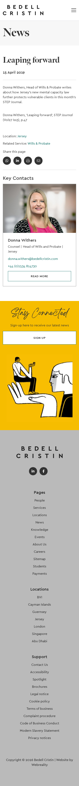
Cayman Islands (39, 604)
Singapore (39, 634)
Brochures (39, 687)
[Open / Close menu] (73, 10)
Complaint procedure (39, 716)
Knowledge (39, 530)
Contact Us (39, 665)
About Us (39, 544)
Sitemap (39, 559)
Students (39, 566)
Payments (39, 573)
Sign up (39, 338)
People (39, 500)
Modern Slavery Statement (39, 730)
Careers (39, 551)
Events (40, 537)
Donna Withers (22, 240)
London (39, 626)
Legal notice (39, 694)
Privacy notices (39, 738)
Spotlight (39, 679)
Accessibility (39, 672)
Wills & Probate (39, 143)
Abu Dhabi (39, 641)
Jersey (22, 136)
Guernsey (39, 612)
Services (39, 508)
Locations (39, 515)
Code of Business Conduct (39, 723)
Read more (39, 276)
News (39, 522)
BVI (39, 597)
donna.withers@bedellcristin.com (33, 259)
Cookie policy (39, 701)
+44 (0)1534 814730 (22, 266)
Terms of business (40, 708)
